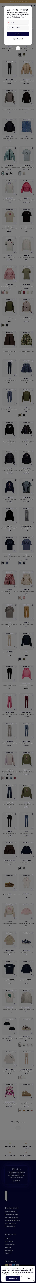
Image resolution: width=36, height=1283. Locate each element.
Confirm (18, 34)
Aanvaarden (13, 1278)
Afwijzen (27, 1278)
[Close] (18, 48)
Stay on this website (18, 39)
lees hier (31, 1272)
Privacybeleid (23, 1272)
